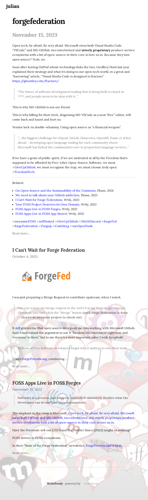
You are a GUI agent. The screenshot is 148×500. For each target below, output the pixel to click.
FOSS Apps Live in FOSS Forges (37, 209)
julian (12, 6)
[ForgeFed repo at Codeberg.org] (46, 289)
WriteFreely (55, 483)
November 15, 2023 (34, 35)
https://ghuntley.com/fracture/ (35, 81)
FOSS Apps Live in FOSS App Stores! (41, 214)
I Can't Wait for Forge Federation (38, 200)
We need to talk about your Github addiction (47, 195)
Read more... (21, 233)
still (17, 328)
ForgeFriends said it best (103, 445)
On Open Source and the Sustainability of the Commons (55, 190)
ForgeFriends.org (34, 359)
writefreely (91, 483)
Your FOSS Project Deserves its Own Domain (47, 204)
